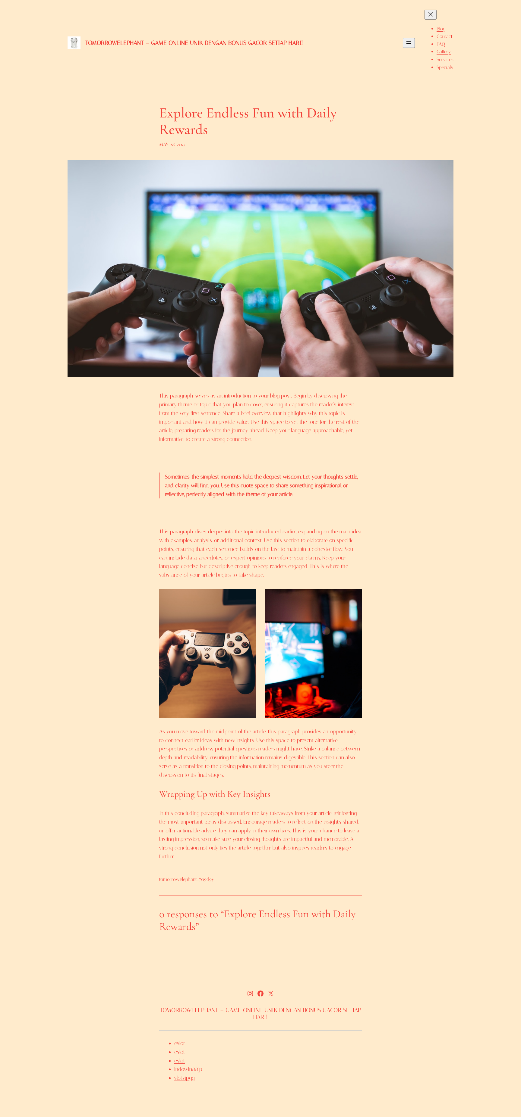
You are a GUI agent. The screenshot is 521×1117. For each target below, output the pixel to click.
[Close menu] (431, 15)
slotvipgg (184, 1078)
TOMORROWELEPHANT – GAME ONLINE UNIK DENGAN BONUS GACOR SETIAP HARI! (194, 42)
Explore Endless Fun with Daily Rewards (248, 121)
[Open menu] (409, 43)
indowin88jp (188, 1069)
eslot (179, 1043)
